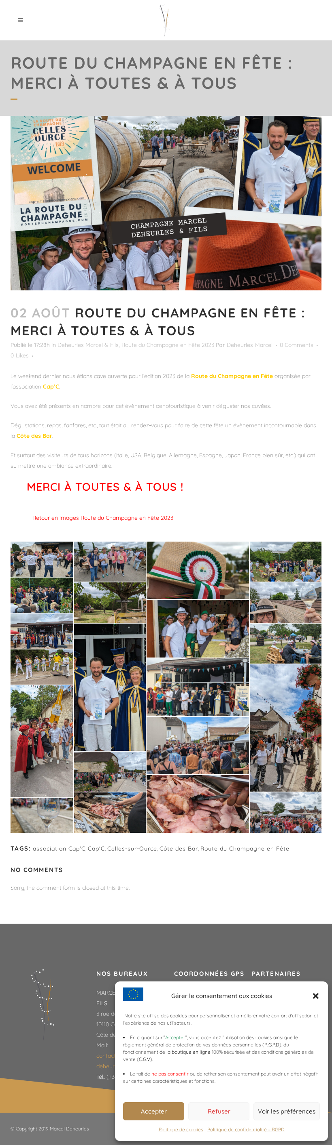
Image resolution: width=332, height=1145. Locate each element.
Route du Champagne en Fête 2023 (167, 345)
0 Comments (296, 345)
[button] (316, 996)
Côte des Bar (179, 848)
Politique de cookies (181, 1129)
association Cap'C (59, 848)
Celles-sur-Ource (132, 848)
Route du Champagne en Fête (244, 848)
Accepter (154, 1111)
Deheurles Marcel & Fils (88, 345)
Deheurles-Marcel (249, 345)
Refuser (219, 1111)
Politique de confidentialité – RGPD (246, 1129)
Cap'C (96, 848)
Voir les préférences (286, 1111)
